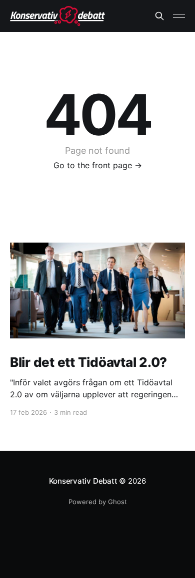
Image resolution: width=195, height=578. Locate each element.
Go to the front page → (98, 165)
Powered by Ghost (97, 502)
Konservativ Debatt (83, 481)
